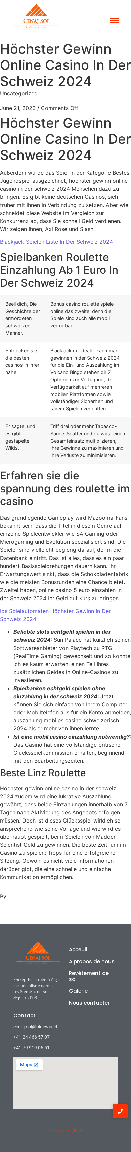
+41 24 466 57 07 (31, 1037)
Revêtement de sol (89, 976)
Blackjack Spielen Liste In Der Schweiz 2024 (56, 241)
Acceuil (78, 949)
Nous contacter (89, 1002)
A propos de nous (92, 961)
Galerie (78, 990)
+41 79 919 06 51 (31, 1047)
